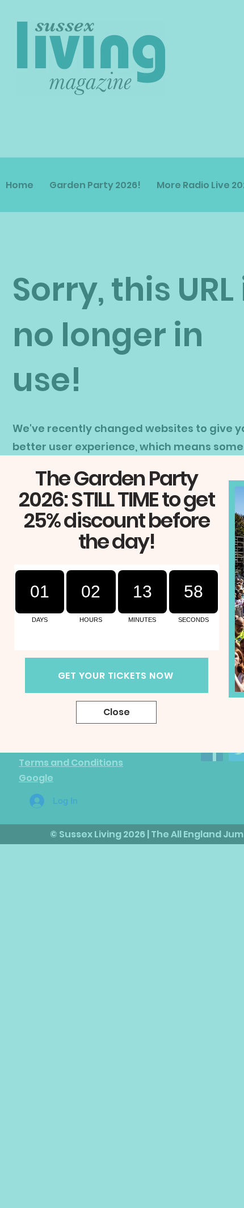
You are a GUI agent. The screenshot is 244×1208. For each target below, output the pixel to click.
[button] (116, 712)
